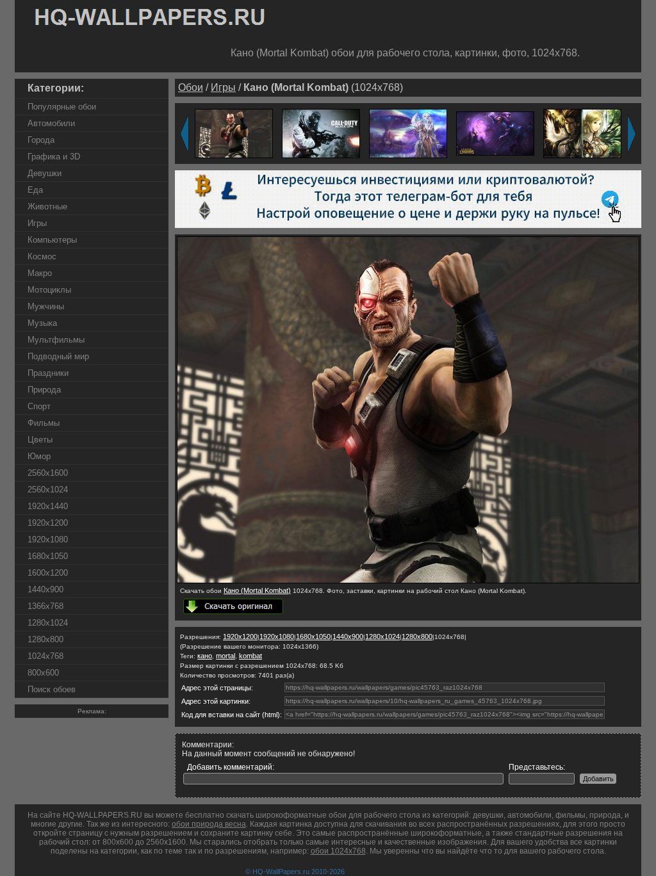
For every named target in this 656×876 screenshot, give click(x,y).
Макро (40, 273)
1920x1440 (48, 506)
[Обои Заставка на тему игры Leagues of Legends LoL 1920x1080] (495, 132)
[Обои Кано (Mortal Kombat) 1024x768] (408, 581)
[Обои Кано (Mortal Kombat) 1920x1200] (233, 132)
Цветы (40, 439)
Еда (35, 190)
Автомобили (51, 123)
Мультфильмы (56, 340)
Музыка (42, 323)
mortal (225, 656)
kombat (250, 656)
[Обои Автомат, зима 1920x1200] (321, 132)
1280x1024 (48, 623)
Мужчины (46, 306)
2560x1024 (48, 489)
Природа (44, 389)
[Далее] (631, 134)
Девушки (45, 173)
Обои (190, 87)
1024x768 (45, 656)
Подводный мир (58, 356)
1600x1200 (48, 573)
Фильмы (44, 423)
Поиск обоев (52, 689)
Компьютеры (52, 240)
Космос (42, 256)
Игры (37, 223)
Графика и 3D (54, 156)
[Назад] (184, 134)
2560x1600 (48, 473)
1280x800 (45, 639)
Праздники (48, 373)
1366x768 (45, 606)
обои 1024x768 (338, 851)
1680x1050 (48, 556)
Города (41, 140)
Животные (47, 206)
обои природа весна (209, 824)
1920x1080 (48, 539)
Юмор (39, 456)
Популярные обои (62, 106)
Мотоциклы (49, 290)
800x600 (43, 672)
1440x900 (45, 589)
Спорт (39, 406)
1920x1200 (48, 523)
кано (204, 656)
